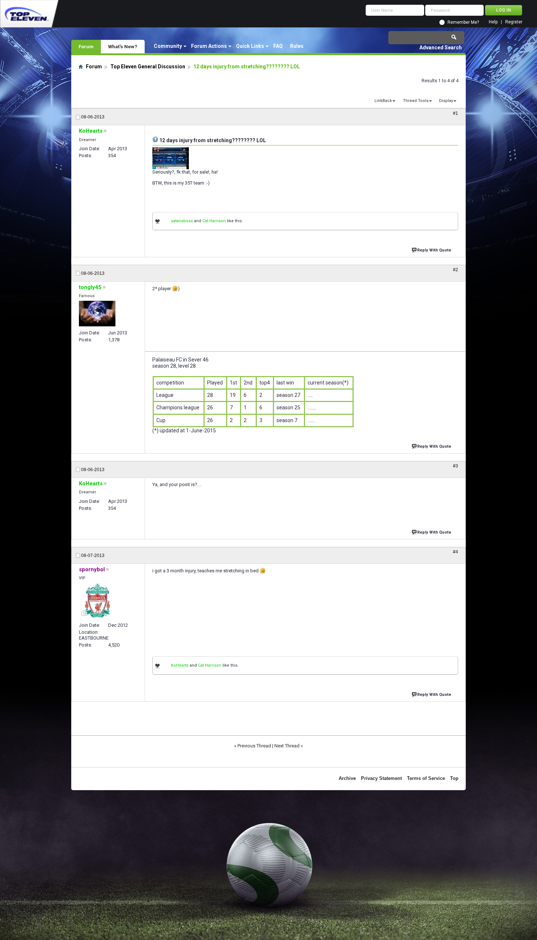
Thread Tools (416, 100)
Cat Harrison (214, 221)
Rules (297, 46)
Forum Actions (209, 46)
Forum (86, 46)
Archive (347, 778)
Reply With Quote (434, 250)
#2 (455, 269)
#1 (455, 113)
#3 (455, 466)
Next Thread (287, 745)
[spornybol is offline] (97, 601)
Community (168, 46)
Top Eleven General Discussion (147, 66)
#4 (455, 551)
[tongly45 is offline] (97, 313)
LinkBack (383, 100)
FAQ (278, 46)
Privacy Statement (381, 778)
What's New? (122, 46)
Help (493, 22)
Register (513, 22)
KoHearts (179, 665)
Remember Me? (463, 22)
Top (454, 778)
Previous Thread (254, 745)
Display (446, 100)
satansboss (182, 221)
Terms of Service (426, 778)
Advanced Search (440, 47)
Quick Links (250, 46)
